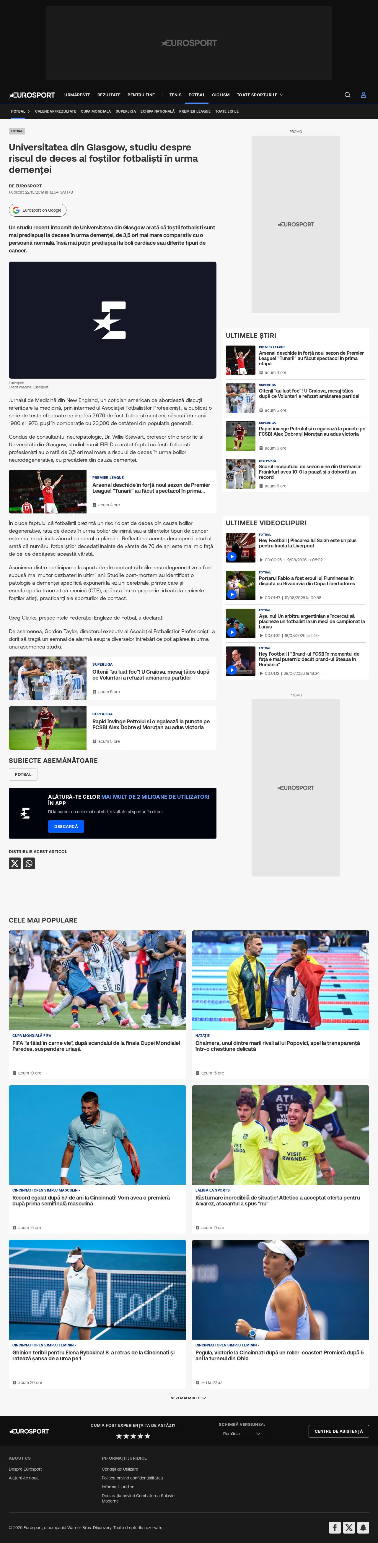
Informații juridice (118, 1486)
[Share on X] (15, 863)
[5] (147, 1436)
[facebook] (335, 1528)
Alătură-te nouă (24, 1478)
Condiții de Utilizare (120, 1469)
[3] (133, 1436)
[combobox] (241, 1433)
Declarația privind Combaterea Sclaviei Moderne (138, 1498)
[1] (119, 1436)
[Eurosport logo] (32, 95)
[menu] (347, 95)
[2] (126, 1436)
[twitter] (349, 1528)
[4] (140, 1436)
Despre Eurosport (25, 1469)
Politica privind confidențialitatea (132, 1478)
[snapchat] (363, 1528)
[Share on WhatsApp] (29, 863)
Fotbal (17, 131)
